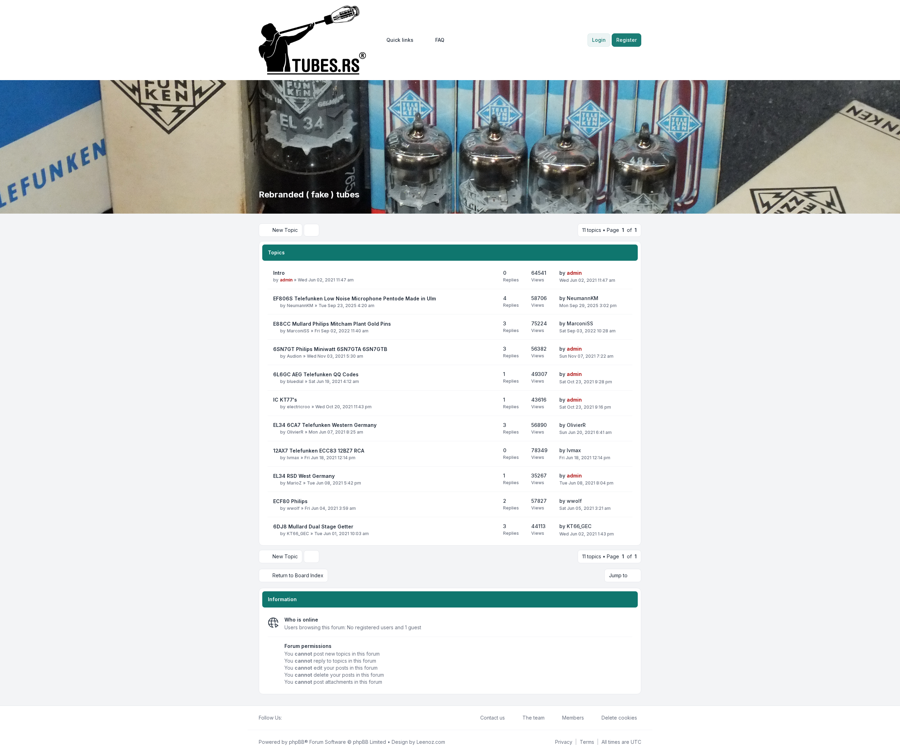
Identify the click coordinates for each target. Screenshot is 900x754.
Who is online (301, 620)
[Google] (303, 717)
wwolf (293, 508)
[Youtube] (297, 717)
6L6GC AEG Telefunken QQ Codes (316, 374)
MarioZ (294, 483)
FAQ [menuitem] (439, 40)
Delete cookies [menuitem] (619, 718)
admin (286, 279)
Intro (279, 273)
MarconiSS (298, 330)
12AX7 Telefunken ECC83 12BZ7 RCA (318, 451)
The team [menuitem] (533, 718)
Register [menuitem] (626, 40)
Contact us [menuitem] (492, 718)
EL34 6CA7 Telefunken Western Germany (325, 425)
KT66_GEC (298, 533)
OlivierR (295, 432)
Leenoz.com (431, 742)
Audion (294, 356)
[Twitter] (291, 717)
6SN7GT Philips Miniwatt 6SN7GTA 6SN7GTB (330, 349)
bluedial (295, 381)
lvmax (293, 457)
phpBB (296, 742)
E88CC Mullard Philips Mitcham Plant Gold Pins (332, 324)
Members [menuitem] (573, 718)
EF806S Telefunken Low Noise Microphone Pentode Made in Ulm (354, 298)
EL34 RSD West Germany (304, 476)
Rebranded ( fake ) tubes (309, 194)
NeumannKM (300, 305)
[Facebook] (286, 717)
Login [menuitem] (599, 40)
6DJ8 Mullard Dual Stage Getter (313, 526)
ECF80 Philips (290, 501)
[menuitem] (396, 40)
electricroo (298, 406)
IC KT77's (285, 400)
